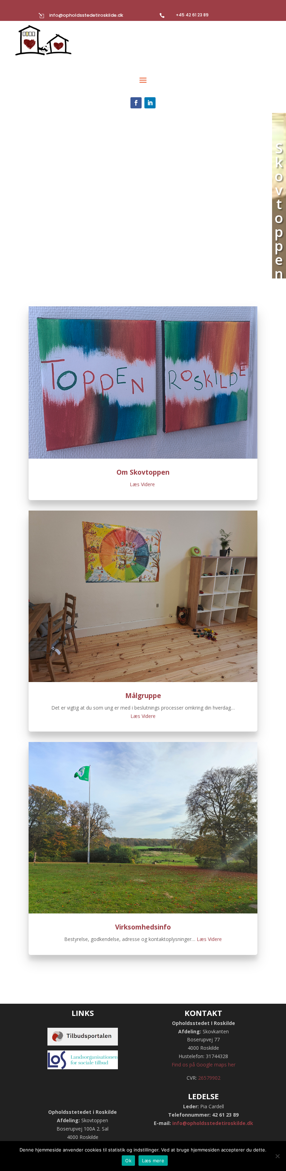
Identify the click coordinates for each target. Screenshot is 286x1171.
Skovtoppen (279, 210)
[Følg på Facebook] (136, 102)
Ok (128, 1160)
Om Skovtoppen (143, 472)
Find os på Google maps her (203, 1064)
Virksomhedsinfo (143, 927)
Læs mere (153, 1160)
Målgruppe (143, 695)
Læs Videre (143, 484)
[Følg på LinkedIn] (150, 102)
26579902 (209, 1077)
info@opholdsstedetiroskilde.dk (86, 15)
